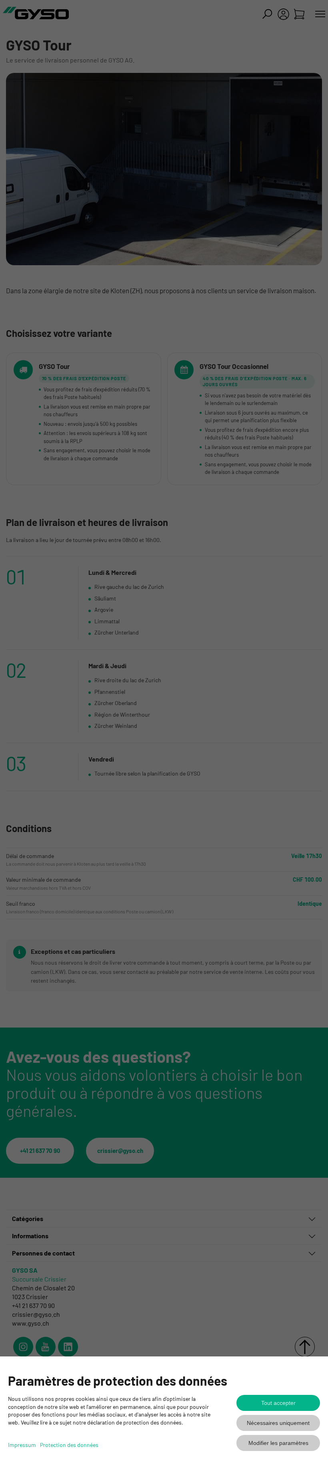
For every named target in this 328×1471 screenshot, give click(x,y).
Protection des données (69, 1444)
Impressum (22, 1444)
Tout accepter (278, 1403)
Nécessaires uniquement (278, 1423)
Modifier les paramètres (278, 1443)
